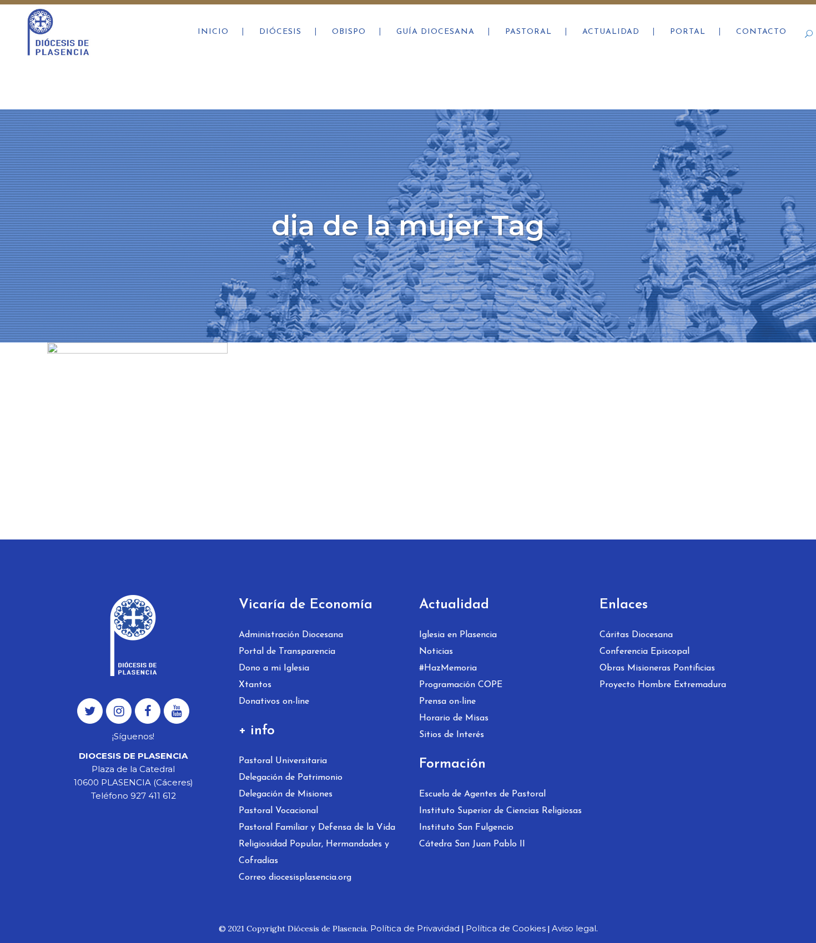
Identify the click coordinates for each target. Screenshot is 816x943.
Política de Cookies (506, 928)
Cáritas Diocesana (636, 635)
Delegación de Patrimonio (290, 777)
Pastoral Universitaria (283, 761)
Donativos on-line (274, 701)
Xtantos (255, 684)
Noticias (436, 651)
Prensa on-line (447, 701)
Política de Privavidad (415, 928)
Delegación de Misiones (286, 794)
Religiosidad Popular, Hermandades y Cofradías (314, 852)
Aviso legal (574, 928)
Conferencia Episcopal (644, 651)
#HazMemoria (448, 668)
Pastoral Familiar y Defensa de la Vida (317, 827)
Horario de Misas (453, 718)
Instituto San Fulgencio (466, 827)
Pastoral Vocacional (278, 810)
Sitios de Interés (451, 734)
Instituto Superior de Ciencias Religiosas (500, 810)
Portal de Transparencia (287, 651)
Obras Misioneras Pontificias (657, 668)
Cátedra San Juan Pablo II (472, 844)
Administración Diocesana (291, 635)
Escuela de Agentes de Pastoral (482, 794)
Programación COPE (460, 684)
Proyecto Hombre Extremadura (663, 684)
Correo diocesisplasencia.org (295, 877)
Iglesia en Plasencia (458, 635)
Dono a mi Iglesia (274, 668)
